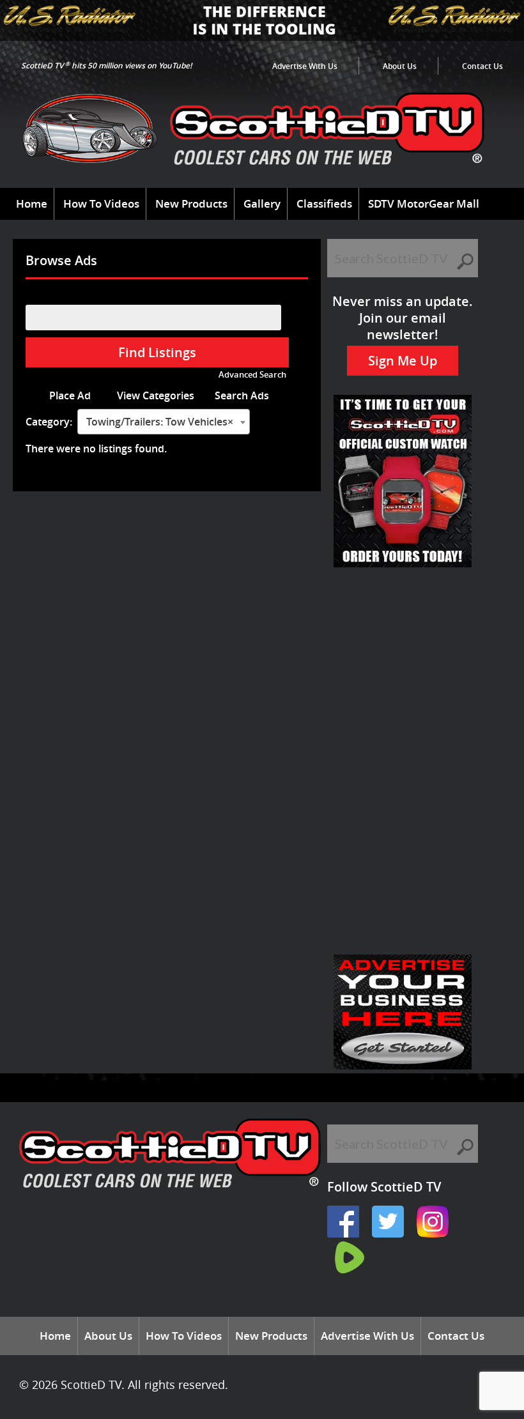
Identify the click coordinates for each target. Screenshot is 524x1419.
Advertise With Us (304, 66)
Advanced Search (252, 374)
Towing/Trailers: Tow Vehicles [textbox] (159, 422)
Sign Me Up (402, 360)
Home (31, 203)
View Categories (155, 395)
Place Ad (70, 395)
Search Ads (242, 395)
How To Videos (101, 203)
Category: (49, 422)
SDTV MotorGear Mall (423, 203)
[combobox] (163, 421)
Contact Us (482, 66)
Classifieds (324, 203)
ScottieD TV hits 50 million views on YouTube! (106, 65)
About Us (400, 66)
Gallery (262, 203)
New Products (191, 203)
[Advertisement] (403, 635)
